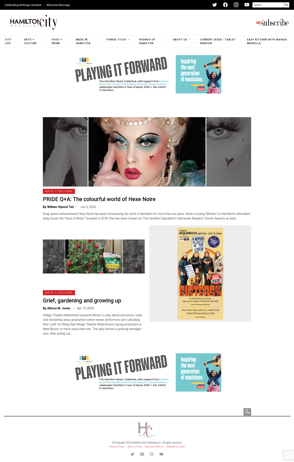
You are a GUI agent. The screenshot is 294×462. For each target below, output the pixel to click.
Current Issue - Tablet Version (218, 41)
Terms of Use (134, 446)
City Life (8, 41)
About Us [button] (180, 39)
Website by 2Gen (176, 446)
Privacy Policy (116, 446)
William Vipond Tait (60, 207)
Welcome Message (58, 5)
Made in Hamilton (83, 41)
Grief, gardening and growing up (82, 300)
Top (247, 412)
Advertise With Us (154, 446)
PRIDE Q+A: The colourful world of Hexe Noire (99, 199)
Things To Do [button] (116, 39)
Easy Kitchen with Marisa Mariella (267, 41)
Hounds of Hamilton (147, 41)
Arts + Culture (30, 41)
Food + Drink (57, 41)
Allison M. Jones (58, 308)
